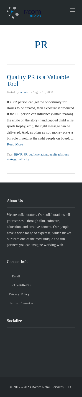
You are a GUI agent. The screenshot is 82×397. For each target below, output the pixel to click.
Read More (15, 144)
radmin (24, 92)
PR (25, 154)
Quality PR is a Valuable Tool (38, 80)
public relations (38, 154)
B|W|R (18, 154)
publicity (23, 159)
